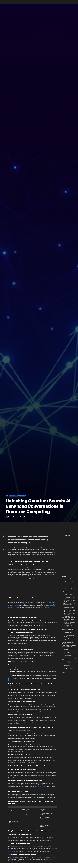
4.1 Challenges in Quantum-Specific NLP (69, 620)
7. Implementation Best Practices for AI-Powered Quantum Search (69, 646)
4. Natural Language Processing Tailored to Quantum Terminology (68, 617)
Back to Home (7, 2)
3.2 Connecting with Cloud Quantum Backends (69, 611)
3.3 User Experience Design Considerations (69, 614)
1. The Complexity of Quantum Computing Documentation (68, 579)
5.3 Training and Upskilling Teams (69, 639)
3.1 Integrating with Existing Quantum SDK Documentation (70, 608)
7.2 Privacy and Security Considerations (69, 652)
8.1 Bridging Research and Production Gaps (69, 662)
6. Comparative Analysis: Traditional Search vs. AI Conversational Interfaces (69, 642)
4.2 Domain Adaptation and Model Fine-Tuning (69, 623)
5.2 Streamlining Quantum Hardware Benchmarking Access (69, 635)
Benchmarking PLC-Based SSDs (33, 722)
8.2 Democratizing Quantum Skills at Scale (69, 664)
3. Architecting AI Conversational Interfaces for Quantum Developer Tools (68, 604)
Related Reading (67, 674)
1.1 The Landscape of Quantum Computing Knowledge (68, 583)
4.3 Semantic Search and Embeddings (69, 626)
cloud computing (26, 657)
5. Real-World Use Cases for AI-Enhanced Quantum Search (68, 629)
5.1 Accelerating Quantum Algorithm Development (69, 632)
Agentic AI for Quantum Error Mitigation (18, 697)
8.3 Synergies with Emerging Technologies (69, 667)
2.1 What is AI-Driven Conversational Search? (69, 595)
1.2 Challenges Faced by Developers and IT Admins (69, 586)
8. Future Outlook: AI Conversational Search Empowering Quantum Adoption (69, 658)
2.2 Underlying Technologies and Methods (69, 598)
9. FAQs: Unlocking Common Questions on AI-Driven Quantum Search (68, 671)
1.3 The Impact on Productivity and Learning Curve (70, 589)
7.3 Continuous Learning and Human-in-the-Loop (69, 654)
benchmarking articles (40, 786)
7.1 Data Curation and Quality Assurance (69, 649)
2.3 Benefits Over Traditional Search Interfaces (69, 601)
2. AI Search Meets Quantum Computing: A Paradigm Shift (67, 592)
